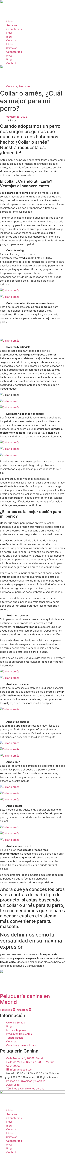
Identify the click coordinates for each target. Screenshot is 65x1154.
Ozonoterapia (14, 29)
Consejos (11, 86)
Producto (24, 86)
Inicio (9, 21)
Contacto (12, 40)
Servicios (11, 25)
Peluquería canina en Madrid (25, 999)
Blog (9, 36)
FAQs (9, 32)
